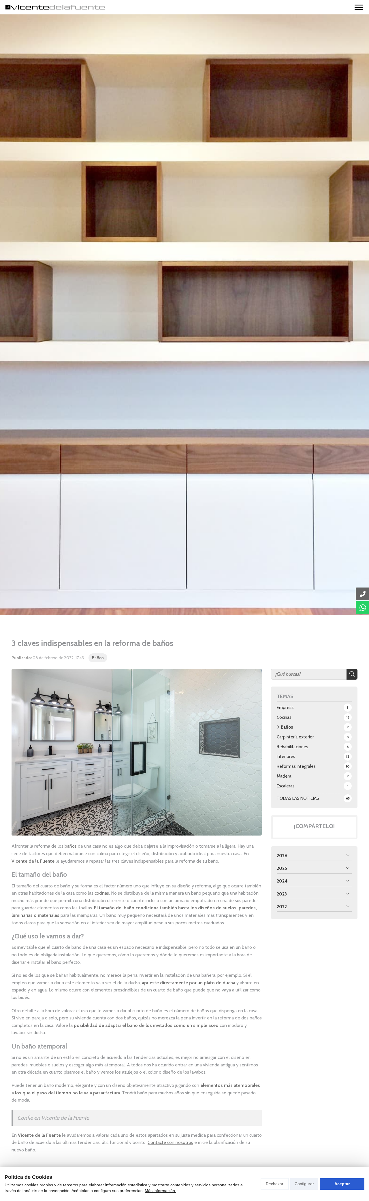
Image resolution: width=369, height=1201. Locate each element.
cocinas (102, 893)
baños (71, 846)
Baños (98, 657)
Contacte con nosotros (170, 1142)
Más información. (160, 1190)
